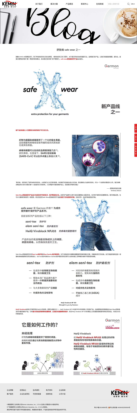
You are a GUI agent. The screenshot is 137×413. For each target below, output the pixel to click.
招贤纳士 (23, 390)
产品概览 (69, 4)
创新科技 (49, 394)
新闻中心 (84, 4)
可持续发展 (37, 394)
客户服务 (10, 394)
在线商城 (99, 4)
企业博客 (10, 390)
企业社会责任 (24, 394)
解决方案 (54, 4)
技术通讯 (36, 390)
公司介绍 (62, 394)
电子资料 (49, 390)
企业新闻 (62, 390)
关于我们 (39, 4)
